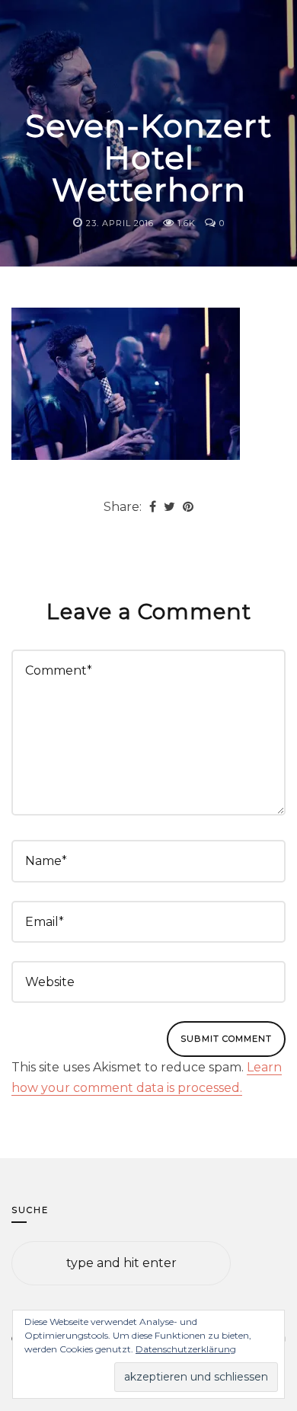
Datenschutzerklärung (186, 1349)
